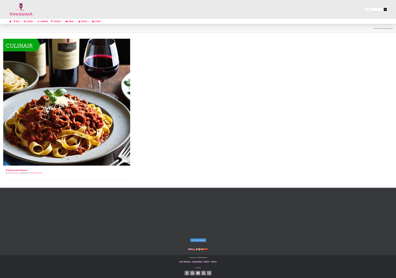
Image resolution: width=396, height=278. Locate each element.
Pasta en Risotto (37, 173)
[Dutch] (189, 249)
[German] (194, 249)
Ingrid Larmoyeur (13, 173)
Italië (31, 173)
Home (375, 28)
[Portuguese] (204, 249)
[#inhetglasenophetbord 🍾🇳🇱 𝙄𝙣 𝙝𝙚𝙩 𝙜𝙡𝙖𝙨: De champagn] (276, 215)
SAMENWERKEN (197, 261)
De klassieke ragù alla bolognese (17, 170)
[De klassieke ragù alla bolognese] (66, 102)
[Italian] (199, 249)
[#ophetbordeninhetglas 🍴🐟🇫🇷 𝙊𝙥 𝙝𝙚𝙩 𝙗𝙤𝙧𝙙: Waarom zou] (41, 215)
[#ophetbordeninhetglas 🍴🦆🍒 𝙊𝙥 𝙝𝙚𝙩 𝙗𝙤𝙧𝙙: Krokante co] (198, 215)
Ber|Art (199, 268)
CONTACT (206, 261)
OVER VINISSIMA (184, 261)
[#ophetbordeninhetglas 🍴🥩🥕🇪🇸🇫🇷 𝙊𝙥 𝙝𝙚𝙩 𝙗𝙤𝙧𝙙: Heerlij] (119, 215)
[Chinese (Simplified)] (206, 249)
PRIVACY (214, 261)
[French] (197, 249)
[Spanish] (201, 249)
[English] (192, 249)
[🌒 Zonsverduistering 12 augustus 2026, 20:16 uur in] (354, 215)
